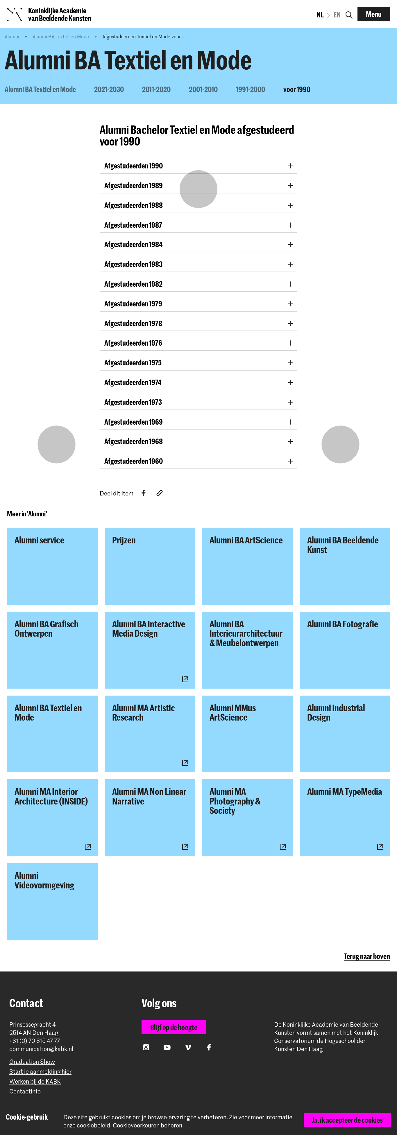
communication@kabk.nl (41, 1049)
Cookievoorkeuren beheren (147, 1125)
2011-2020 (156, 89)
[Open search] (349, 14)
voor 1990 (296, 89)
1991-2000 (250, 89)
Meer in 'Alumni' (27, 514)
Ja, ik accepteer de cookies (347, 1120)
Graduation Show (32, 1062)
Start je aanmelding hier (40, 1071)
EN (337, 14)
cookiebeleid (93, 1125)
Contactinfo (25, 1091)
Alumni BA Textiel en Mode (61, 36)
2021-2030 (109, 89)
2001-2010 (203, 89)
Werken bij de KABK (35, 1081)
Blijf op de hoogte (173, 1027)
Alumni (12, 36)
